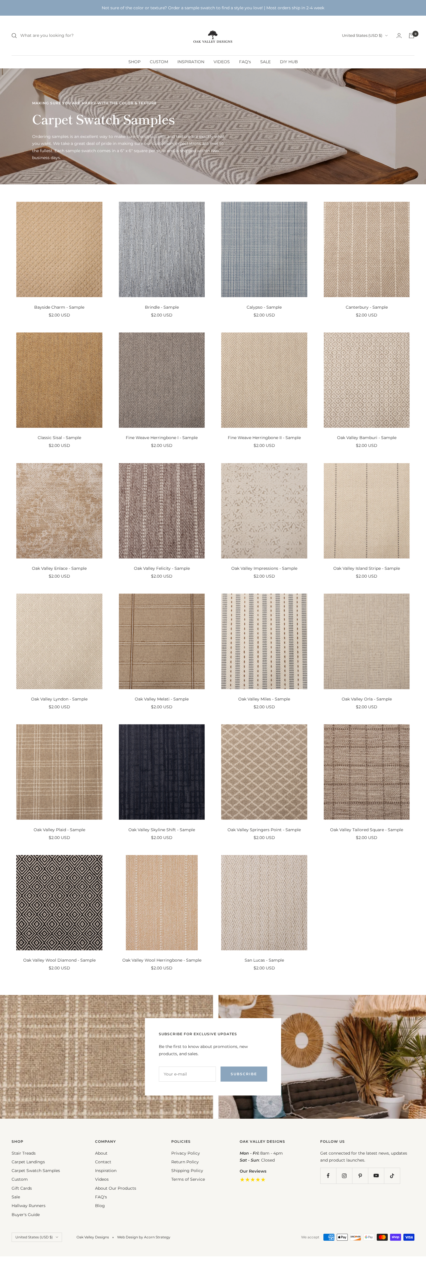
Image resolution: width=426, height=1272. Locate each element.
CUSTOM (159, 61)
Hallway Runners (28, 1205)
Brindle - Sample (162, 307)
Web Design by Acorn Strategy (143, 1237)
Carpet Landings (28, 1161)
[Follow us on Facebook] (328, 1176)
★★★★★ (253, 1179)
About (101, 1153)
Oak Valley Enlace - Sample (59, 568)
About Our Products (115, 1188)
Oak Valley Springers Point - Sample (264, 829)
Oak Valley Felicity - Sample (162, 568)
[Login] (399, 35)
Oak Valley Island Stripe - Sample (366, 568)
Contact (103, 1161)
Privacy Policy (185, 1153)
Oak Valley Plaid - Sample (59, 829)
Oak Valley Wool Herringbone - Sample (161, 960)
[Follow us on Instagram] (344, 1176)
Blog (100, 1205)
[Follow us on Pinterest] (360, 1176)
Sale (16, 1197)
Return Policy (185, 1161)
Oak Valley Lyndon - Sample (59, 699)
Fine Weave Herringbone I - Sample (162, 437)
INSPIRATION (190, 61)
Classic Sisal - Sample (59, 437)
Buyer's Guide (26, 1214)
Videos (102, 1179)
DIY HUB (289, 61)
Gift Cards (22, 1188)
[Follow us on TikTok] (392, 1176)
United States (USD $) (362, 35)
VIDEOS (222, 61)
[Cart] (411, 35)
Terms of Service (188, 1179)
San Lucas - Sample (264, 960)
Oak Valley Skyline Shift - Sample (161, 829)
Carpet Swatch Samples (36, 1170)
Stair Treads (24, 1153)
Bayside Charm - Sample (59, 307)
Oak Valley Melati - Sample (162, 699)
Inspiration (105, 1170)
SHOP (134, 61)
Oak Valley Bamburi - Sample (366, 437)
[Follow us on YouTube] (376, 1176)
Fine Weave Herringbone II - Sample (264, 437)
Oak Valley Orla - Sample (367, 699)
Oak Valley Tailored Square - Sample (366, 829)
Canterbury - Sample (367, 307)
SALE (265, 61)
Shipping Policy (187, 1170)
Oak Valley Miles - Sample (264, 699)
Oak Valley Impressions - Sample (264, 568)
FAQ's (245, 61)
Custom (20, 1179)
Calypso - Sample (264, 307)
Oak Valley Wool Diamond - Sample (59, 960)
